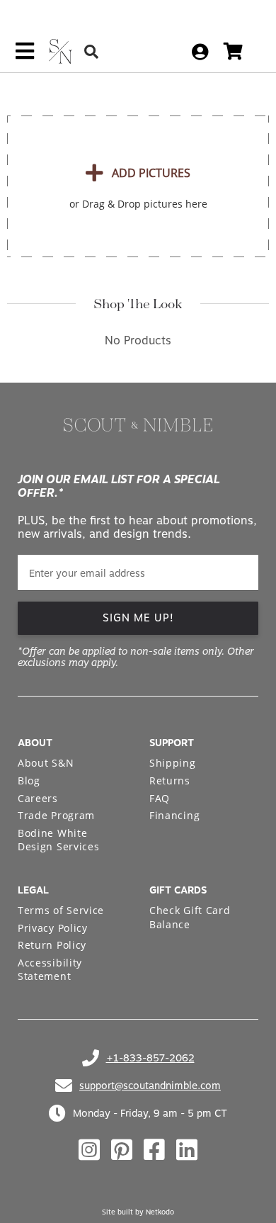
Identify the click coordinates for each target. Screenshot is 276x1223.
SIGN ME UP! (138, 618)
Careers (38, 798)
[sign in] (200, 51)
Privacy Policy (53, 928)
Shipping (172, 763)
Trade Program (56, 815)
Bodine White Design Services (59, 840)
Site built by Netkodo (138, 1211)
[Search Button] (91, 51)
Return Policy (52, 945)
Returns (169, 780)
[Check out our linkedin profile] (186, 1150)
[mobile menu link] (24, 56)
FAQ (159, 798)
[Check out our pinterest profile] (121, 1150)
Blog (29, 780)
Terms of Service (61, 910)
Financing (174, 815)
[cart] (233, 51)
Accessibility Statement (50, 970)
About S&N (46, 763)
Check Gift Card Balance (190, 917)
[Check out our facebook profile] (154, 1150)
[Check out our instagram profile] (89, 1150)
